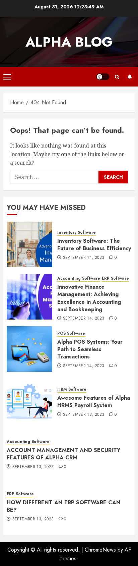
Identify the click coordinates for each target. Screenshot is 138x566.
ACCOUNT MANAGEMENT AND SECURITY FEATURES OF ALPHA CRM (63, 453)
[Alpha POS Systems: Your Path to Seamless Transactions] (29, 349)
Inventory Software (76, 232)
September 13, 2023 (83, 414)
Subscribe (130, 77)
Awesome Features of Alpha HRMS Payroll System (93, 401)
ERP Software (115, 278)
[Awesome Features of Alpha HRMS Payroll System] (29, 401)
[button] (7, 77)
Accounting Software (78, 278)
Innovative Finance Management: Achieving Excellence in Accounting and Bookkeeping (89, 298)
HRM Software (71, 389)
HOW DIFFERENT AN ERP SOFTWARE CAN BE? (64, 506)
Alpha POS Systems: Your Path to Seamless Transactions (90, 349)
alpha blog (69, 42)
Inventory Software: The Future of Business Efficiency (94, 244)
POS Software (71, 333)
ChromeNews (100, 550)
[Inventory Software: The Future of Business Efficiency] (29, 244)
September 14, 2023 (83, 258)
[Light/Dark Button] (103, 76)
